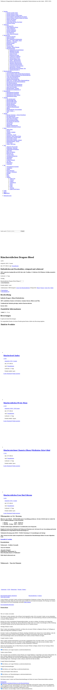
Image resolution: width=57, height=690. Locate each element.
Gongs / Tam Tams (11, 144)
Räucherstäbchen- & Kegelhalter (14, 109)
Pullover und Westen (11, 19)
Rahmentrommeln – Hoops (13, 141)
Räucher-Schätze (10, 43)
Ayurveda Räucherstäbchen (13, 72)
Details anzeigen (16, 373)
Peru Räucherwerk (11, 116)
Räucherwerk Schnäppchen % (14, 89)
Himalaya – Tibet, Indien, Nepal (14, 40)
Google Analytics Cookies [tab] (7, 638)
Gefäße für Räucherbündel (13, 107)
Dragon (42, 287)
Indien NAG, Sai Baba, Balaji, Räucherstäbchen (18, 80)
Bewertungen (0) (5, 291)
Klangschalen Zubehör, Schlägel (14, 140)
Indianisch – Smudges (12, 42)
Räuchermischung (11, 48)
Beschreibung (4, 290)
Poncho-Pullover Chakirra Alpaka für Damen (17, 18)
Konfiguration (10, 604)
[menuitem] (30, 17)
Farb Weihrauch (10, 32)
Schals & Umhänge (11, 20)
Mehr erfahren (27, 602)
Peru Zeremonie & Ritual (12, 120)
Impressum (4, 589)
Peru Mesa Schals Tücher (12, 117)
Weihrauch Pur (10, 26)
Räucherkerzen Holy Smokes (13, 95)
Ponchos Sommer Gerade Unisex (14, 15)
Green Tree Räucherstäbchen (13, 76)
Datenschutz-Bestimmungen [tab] (7, 676)
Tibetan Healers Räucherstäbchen (14, 85)
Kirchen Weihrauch (11, 31)
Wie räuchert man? (11, 99)
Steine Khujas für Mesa (12, 118)
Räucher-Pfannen (11, 104)
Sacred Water (10, 122)
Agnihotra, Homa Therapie (13, 47)
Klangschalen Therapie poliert (14, 137)
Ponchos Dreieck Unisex (12, 14)
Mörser (8, 108)
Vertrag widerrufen (32, 589)
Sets (7, 112)
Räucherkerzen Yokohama (13, 93)
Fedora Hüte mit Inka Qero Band (14, 22)
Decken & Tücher (11, 23)
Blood (38, 287)
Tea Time (9, 161)
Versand (20, 589)
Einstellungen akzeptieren (7, 683)
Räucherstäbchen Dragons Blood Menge (10, 281)
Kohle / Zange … (11, 111)
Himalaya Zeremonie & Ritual (14, 126)
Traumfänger (10, 157)
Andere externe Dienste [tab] (6, 652)
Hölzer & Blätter (10, 38)
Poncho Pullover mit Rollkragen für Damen (17, 16)
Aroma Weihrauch (11, 28)
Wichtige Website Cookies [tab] (7, 626)
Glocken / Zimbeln (11, 132)
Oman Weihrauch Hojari (12, 27)
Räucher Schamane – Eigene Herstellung (16, 115)
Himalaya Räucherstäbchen (13, 79)
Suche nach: (3, 231)
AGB (8, 589)
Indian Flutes (10, 129)
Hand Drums (10, 142)
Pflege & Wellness (11, 152)
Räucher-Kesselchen (11, 105)
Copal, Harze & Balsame (12, 34)
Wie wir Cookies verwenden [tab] (7, 613)
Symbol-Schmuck (11, 160)
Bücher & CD (10, 153)
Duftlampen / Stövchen (12, 148)
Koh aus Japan (10, 46)
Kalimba (9, 133)
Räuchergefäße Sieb (11, 100)
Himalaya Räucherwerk (12, 125)
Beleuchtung (9, 162)
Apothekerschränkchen (12, 156)
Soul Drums (9, 124)
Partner (24, 589)
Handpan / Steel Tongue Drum (14, 136)
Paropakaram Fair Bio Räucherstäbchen (16, 81)
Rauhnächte (9, 44)
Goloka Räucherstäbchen (12, 77)
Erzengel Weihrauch (11, 30)
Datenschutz (14, 589)
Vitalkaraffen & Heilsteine (13, 149)
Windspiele (9, 158)
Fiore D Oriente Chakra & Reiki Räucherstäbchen (18, 73)
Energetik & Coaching (6, 539)
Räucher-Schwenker (11, 103)
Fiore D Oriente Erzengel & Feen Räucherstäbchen (19, 75)
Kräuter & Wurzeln (11, 36)
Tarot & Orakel (10, 154)
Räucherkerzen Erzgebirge (13, 92)
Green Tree (47, 287)
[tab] (28, 290)
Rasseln (8, 130)
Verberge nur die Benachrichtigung (21, 683)
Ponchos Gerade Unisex (12, 12)
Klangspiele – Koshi (11, 134)
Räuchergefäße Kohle (12, 101)
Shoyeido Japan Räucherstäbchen (14, 84)
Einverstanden (4, 604)
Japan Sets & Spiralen (12, 87)
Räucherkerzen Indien (12, 96)
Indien (51, 287)
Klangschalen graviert (12, 138)
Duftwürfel (9, 150)
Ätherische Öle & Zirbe (12, 146)
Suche (22, 231)
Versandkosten (15, 266)
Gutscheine (9, 164)
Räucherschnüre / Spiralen (13, 88)
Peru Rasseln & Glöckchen (13, 121)
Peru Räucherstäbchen (12, 83)
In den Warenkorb (5, 282)
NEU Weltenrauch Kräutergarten (14, 39)
